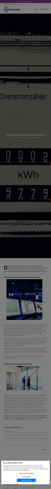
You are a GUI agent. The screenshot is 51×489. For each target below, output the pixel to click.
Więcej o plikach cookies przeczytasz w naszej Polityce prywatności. (25, 469)
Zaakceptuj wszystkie (26, 480)
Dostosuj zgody (26, 476)
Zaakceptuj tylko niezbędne (26, 473)
